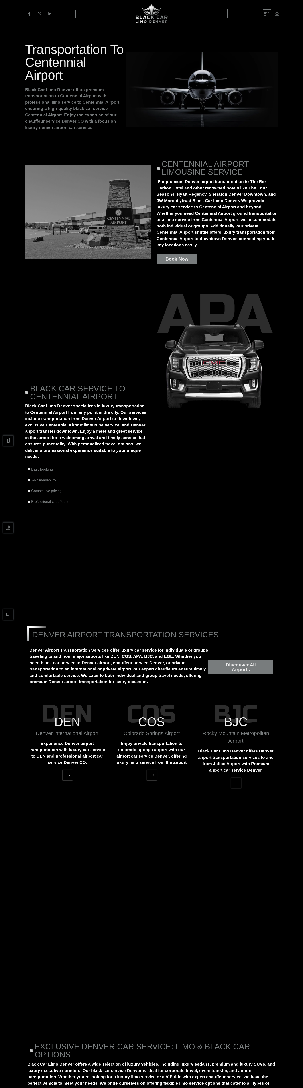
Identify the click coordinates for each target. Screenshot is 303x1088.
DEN (67, 722)
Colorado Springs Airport (152, 733)
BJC (236, 722)
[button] (267, 13)
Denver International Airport (67, 733)
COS (151, 722)
